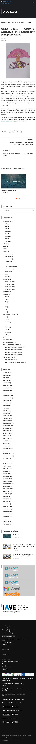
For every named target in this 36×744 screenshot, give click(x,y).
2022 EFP (7, 322)
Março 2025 (6, 415)
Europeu (7, 261)
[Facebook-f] (3, 670)
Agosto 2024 (6, 433)
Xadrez (7, 276)
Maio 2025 (5, 410)
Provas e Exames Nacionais (11, 344)
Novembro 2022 (7, 486)
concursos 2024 (9, 286)
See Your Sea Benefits (8, 190)
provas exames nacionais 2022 (13, 347)
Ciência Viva (8, 254)
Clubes (5, 251)
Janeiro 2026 (6, 390)
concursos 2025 (9, 289)
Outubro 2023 (7, 458)
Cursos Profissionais (11, 359)
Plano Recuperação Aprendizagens (15, 362)
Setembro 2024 (7, 430)
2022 (6, 226)
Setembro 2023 (7, 461)
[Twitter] (17, 131)
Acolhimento (7, 221)
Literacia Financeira (11, 266)
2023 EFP (7, 231)
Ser (6, 274)
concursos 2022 (9, 284)
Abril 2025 (6, 413)
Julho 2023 (6, 466)
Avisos (5, 246)
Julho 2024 (6, 435)
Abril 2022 (6, 504)
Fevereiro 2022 (7, 509)
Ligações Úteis (5, 738)
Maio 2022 (5, 501)
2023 (6, 228)
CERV (4, 249)
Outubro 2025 (7, 398)
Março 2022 (6, 506)
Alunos (5, 243)
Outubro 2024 (7, 428)
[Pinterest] (21, 131)
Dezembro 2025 (7, 393)
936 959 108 (5, 649)
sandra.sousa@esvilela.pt (7, 121)
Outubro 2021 (7, 519)
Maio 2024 (5, 441)
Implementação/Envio (9, 314)
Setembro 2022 (7, 491)
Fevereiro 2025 (7, 418)
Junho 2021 (6, 524)
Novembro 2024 (7, 425)
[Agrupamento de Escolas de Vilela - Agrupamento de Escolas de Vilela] (6, 3)
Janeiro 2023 (6, 481)
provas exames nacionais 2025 (13, 354)
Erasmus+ (6, 294)
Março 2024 (6, 446)
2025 (6, 238)
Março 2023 (6, 476)
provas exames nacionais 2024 (13, 352)
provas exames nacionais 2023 (13, 349)
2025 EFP (7, 241)
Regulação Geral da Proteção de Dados (19, 738)
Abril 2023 (6, 473)
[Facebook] (10, 131)
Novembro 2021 (7, 516)
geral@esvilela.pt (6, 666)
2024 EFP (7, 236)
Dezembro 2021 (7, 514)
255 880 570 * (6, 660)
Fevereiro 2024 (7, 448)
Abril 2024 (6, 443)
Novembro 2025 (7, 395)
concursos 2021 (9, 281)
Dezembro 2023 (7, 453)
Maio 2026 (5, 380)
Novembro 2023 (7, 456)
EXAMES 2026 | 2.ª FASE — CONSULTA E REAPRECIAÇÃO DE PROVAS (24, 546)
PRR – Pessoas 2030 (8, 357)
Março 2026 (6, 385)
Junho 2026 (6, 377)
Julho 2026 (6, 375)
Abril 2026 (6, 383)
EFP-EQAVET (6, 291)
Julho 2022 (6, 496)
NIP (4, 337)
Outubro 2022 (7, 488)
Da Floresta (8, 256)
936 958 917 (5, 654)
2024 (6, 233)
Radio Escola (8, 269)
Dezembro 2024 (7, 423)
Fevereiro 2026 (7, 388)
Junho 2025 (6, 408)
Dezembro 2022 (7, 483)
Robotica (7, 271)
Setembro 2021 (7, 521)
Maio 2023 (5, 471)
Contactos (5, 740)
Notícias (3, 40)
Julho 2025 (6, 405)
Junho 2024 (6, 438)
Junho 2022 (6, 499)
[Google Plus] (13, 131)
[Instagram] (6, 670)
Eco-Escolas (8, 259)
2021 (6, 223)
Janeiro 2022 (6, 511)
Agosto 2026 (6, 372)
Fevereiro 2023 (7, 478)
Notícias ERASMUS (8, 342)
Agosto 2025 (6, 403)
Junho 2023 (6, 468)
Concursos (6, 279)
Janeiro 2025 (6, 420)
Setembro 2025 (7, 400)
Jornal (7, 264)
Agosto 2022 (6, 493)
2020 (6, 299)
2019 (6, 296)
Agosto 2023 (6, 463)
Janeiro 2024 (6, 451)
